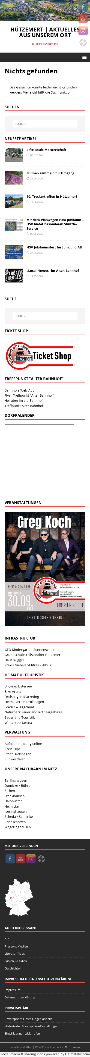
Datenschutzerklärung (20, 997)
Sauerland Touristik (20, 717)
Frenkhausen (15, 796)
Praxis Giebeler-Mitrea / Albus (28, 665)
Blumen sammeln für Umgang (50, 173)
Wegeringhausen (18, 827)
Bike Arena (13, 691)
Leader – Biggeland (19, 707)
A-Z (7, 939)
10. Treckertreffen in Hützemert (52, 196)
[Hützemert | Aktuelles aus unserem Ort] (45, 18)
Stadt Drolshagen (18, 754)
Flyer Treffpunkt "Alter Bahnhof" (29, 395)
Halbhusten (14, 801)
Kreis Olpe (13, 749)
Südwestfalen (15, 759)
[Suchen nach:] (45, 124)
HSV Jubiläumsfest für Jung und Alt (54, 247)
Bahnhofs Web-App (20, 390)
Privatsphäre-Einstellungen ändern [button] (28, 1019)
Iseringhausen (16, 811)
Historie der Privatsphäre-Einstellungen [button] (31, 1026)
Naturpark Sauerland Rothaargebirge (33, 712)
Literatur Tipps (15, 953)
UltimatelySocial (77, 1054)
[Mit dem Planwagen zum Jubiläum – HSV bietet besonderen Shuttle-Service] (14, 229)
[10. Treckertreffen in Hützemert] (14, 206)
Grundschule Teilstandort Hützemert (33, 654)
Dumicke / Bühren (19, 785)
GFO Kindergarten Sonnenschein (30, 649)
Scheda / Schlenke (19, 816)
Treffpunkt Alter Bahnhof (24, 406)
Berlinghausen (16, 780)
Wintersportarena (18, 722)
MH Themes (73, 1047)
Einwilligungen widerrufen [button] (22, 1033)
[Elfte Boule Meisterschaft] (14, 159)
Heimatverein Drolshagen (24, 701)
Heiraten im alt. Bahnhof (24, 400)
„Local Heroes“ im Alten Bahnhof (53, 270)
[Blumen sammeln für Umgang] (14, 182)
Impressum (12, 990)
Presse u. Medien (16, 946)
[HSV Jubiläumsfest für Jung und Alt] (14, 256)
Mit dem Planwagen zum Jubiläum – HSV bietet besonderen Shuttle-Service (55, 224)
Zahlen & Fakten (16, 961)
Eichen (10, 790)
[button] (83, 57)
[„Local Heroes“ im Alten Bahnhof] (14, 280)
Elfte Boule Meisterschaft (46, 149)
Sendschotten (15, 822)
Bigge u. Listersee (18, 686)
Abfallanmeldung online (23, 743)
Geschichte (12, 968)
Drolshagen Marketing (22, 696)
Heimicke (12, 806)
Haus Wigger (14, 660)
